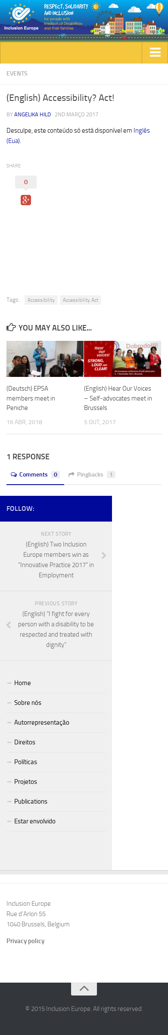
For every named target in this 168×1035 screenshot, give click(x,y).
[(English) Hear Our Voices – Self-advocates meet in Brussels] (122, 359)
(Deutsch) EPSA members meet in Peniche (30, 398)
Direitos (24, 742)
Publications (30, 801)
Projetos (25, 782)
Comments (38, 474)
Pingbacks (95, 474)
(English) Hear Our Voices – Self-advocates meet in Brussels (118, 398)
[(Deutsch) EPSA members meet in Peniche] (45, 359)
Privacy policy (25, 941)
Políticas (25, 762)
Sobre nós (27, 703)
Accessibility (41, 300)
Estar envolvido (35, 821)
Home (22, 683)
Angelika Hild (32, 114)
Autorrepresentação (41, 722)
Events (17, 73)
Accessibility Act (80, 300)
